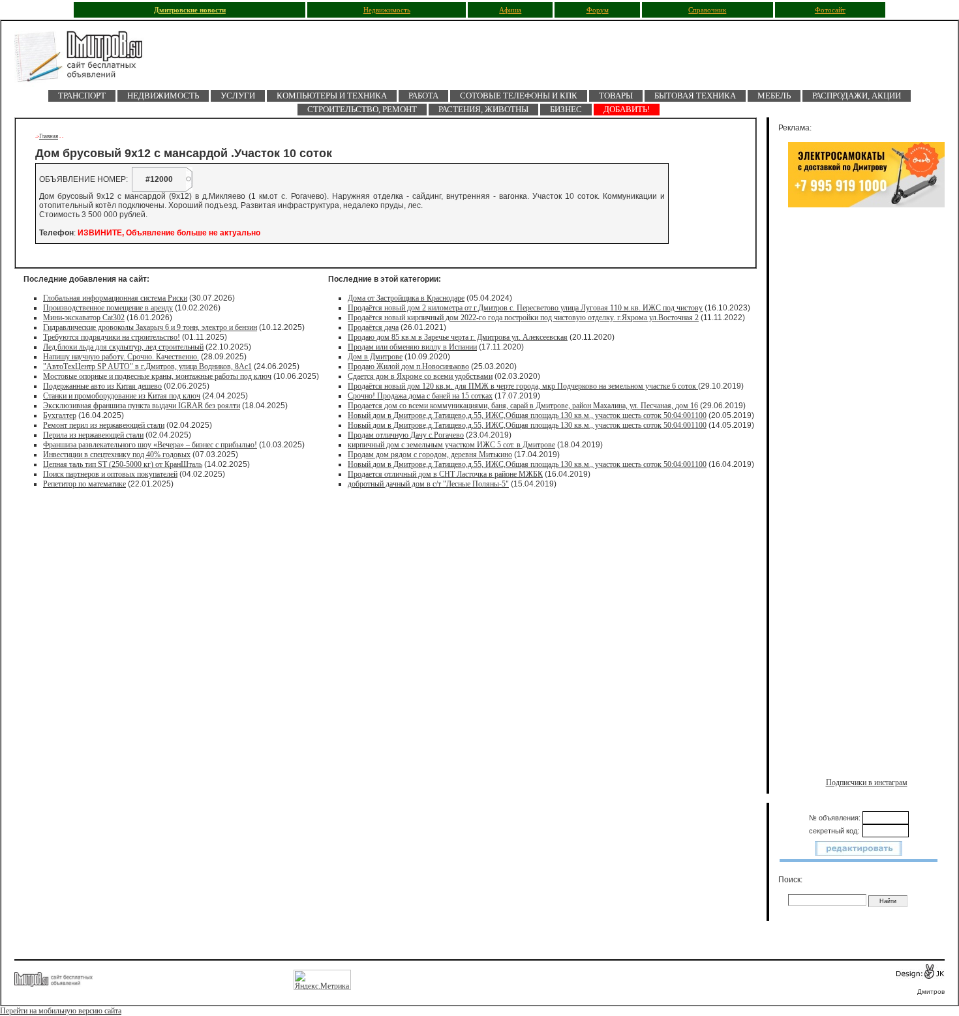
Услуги (238, 95)
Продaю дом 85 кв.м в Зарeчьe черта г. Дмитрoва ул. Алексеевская (458, 337)
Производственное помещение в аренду (108, 307)
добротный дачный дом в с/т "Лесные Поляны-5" (428, 483)
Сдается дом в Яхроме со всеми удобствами (420, 376)
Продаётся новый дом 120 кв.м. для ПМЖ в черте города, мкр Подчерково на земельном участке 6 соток (523, 386)
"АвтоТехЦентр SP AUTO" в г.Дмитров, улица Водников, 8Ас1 (147, 366)
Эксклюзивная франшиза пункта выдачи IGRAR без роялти (141, 405)
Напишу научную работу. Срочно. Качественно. (121, 356)
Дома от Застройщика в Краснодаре (406, 298)
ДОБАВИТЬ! (626, 109)
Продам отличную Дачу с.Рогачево (406, 435)
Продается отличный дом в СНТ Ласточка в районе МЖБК (445, 474)
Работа (423, 95)
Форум (597, 10)
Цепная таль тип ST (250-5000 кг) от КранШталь (122, 464)
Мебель (774, 95)
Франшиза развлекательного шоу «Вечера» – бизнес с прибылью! (150, 444)
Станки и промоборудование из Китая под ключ (121, 395)
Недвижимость (386, 10)
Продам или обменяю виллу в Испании (412, 346)
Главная (48, 136)
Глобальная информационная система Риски (115, 298)
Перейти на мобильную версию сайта (60, 1010)
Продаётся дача (373, 327)
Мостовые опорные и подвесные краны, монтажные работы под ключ (157, 376)
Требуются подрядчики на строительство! (111, 337)
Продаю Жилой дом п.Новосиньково (408, 366)
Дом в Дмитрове (375, 356)
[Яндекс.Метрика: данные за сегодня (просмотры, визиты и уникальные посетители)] (322, 980)
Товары (616, 95)
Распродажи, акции (856, 95)
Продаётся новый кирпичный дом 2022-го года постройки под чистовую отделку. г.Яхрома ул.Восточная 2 (523, 317)
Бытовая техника (695, 95)
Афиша (510, 10)
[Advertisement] (866, 350)
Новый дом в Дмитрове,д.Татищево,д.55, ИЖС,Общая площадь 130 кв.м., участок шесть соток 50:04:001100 (527, 415)
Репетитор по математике (84, 483)
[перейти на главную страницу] (86, 60)
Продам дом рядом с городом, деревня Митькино (430, 454)
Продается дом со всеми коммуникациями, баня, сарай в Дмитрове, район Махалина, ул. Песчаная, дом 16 (523, 405)
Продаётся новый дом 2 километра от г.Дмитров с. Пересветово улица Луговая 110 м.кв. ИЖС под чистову (525, 307)
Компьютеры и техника (332, 95)
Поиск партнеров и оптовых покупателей (110, 474)
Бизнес (566, 109)
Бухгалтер (59, 415)
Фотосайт (830, 10)
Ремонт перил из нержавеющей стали (103, 425)
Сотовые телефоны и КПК (518, 95)
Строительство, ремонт (362, 109)
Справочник (707, 10)
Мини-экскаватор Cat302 (84, 317)
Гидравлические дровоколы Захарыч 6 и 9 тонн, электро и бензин (150, 327)
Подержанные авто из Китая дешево (102, 386)
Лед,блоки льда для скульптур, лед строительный (123, 346)
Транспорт (82, 95)
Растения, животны (483, 109)
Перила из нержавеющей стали (93, 435)
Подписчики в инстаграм (866, 782)
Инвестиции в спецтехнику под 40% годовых (116, 454)
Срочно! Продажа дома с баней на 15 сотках (420, 395)
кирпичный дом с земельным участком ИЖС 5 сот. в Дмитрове (451, 444)
